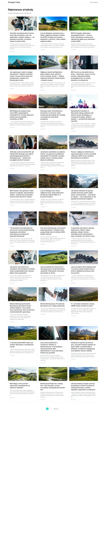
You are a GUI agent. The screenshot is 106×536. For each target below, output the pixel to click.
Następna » (56, 408)
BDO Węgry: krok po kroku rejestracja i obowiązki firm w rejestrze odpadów (20, 386)
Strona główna (94, 2)
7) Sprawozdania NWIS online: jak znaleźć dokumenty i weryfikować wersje (22, 345)
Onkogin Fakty (14, 2)
